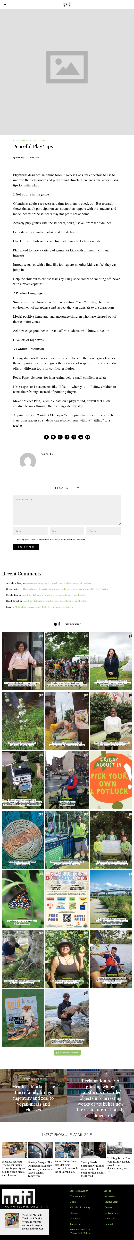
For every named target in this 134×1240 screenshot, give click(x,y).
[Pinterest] (60, 437)
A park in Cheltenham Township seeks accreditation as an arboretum (54, 594)
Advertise (75, 1218)
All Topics (40, 141)
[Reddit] (80, 437)
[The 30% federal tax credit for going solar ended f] (22, 780)
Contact (108, 1224)
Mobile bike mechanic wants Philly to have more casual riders (44, 606)
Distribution (111, 1213)
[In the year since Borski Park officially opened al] (112, 899)
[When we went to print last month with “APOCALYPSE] (67, 780)
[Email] (87, 437)
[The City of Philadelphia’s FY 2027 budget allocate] (22, 840)
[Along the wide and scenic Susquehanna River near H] (112, 661)
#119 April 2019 (22, 141)
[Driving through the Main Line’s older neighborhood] (22, 959)
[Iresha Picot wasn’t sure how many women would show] (67, 661)
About (107, 1190)
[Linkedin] (67, 437)
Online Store (111, 1201)
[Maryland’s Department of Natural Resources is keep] (22, 899)
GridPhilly (20, 157)
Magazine (109, 1218)
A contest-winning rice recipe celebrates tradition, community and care (59, 583)
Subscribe (75, 1224)
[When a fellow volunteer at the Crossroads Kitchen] (22, 661)
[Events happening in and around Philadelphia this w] (112, 780)
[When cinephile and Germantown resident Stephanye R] (112, 721)
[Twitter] (53, 437)
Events (74, 1213)
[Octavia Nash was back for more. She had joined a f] (112, 959)
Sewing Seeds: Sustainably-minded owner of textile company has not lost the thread (93, 1169)
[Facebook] (46, 437)
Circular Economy (80, 1207)
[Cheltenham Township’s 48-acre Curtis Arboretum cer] (112, 840)
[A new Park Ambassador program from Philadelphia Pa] (67, 840)
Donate (108, 1207)
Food (73, 1201)
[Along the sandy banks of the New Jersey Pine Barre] (22, 721)
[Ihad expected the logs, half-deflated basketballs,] (67, 1018)
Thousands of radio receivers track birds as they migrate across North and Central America (65, 589)
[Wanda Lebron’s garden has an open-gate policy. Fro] (67, 959)
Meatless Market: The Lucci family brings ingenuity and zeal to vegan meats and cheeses (32, 1221)
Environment (77, 1196)
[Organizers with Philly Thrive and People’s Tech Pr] (67, 721)
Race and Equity (79, 1190)
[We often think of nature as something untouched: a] (22, 1018)
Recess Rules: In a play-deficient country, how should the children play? (66, 1166)
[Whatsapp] (73, 437)
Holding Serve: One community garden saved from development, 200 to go (119, 1165)
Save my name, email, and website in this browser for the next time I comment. (51, 539)
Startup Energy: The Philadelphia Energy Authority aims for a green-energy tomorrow (40, 1169)
